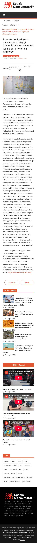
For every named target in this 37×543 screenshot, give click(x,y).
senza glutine (20, 477)
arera (19, 461)
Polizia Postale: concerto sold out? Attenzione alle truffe (24, 314)
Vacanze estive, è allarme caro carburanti (17, 389)
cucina (13, 473)
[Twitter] (25, 66)
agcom (26, 461)
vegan (6, 481)
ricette (20, 473)
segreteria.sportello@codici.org (19, 272)
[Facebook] (20, 66)
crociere (27, 465)
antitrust (6, 461)
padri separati (26, 481)
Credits (22, 540)
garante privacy (9, 477)
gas (21, 465)
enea (5, 469)
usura (26, 469)
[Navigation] (4, 15)
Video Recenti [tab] (19, 365)
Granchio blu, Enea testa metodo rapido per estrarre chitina (23, 337)
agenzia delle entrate (10, 465)
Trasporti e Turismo (11, 56)
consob (6, 473)
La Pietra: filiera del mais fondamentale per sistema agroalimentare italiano (24, 325)
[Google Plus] (29, 66)
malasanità (13, 469)
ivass (13, 461)
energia (29, 477)
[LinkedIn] (20, 70)
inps (20, 469)
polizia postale (15, 481)
